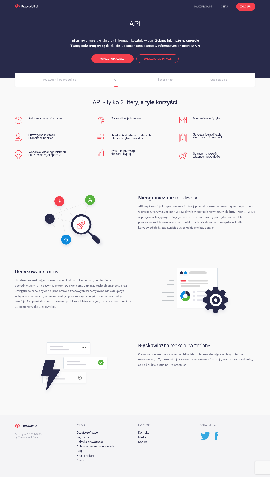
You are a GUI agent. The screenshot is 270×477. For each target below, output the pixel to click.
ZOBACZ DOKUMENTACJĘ (157, 58)
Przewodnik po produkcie (59, 79)
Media (142, 437)
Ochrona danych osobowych (95, 446)
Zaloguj (245, 6)
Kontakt (143, 432)
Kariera (143, 441)
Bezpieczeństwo (87, 432)
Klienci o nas (164, 79)
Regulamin (83, 437)
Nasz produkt (203, 6)
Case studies (218, 79)
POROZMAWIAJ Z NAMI (112, 58)
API (116, 79)
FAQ (79, 451)
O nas (224, 6)
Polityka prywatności (90, 441)
